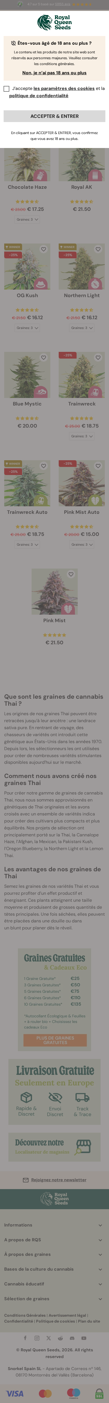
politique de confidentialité (38, 96)
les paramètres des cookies (64, 88)
